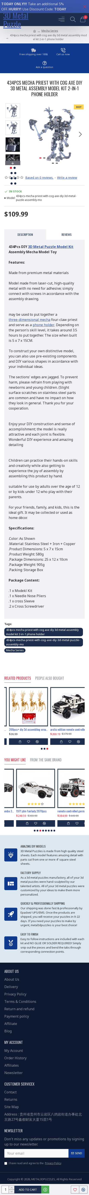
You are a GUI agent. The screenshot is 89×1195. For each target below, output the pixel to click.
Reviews (67, 234)
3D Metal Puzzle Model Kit (50, 246)
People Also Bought (49, 678)
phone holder (43, 324)
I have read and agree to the (35, 1163)
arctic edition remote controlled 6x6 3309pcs (65, 729)
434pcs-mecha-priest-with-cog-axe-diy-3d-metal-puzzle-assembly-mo (43, 642)
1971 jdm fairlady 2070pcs (19, 811)
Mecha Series (49, 31)
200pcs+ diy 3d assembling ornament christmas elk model (23, 729)
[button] (27, 134)
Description (25, 234)
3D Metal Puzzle (15, 19)
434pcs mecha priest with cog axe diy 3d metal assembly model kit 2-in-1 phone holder (42, 632)
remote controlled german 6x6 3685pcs (65, 811)
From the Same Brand (46, 760)
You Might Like (15, 760)
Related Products (17, 678)
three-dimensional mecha (29, 319)
